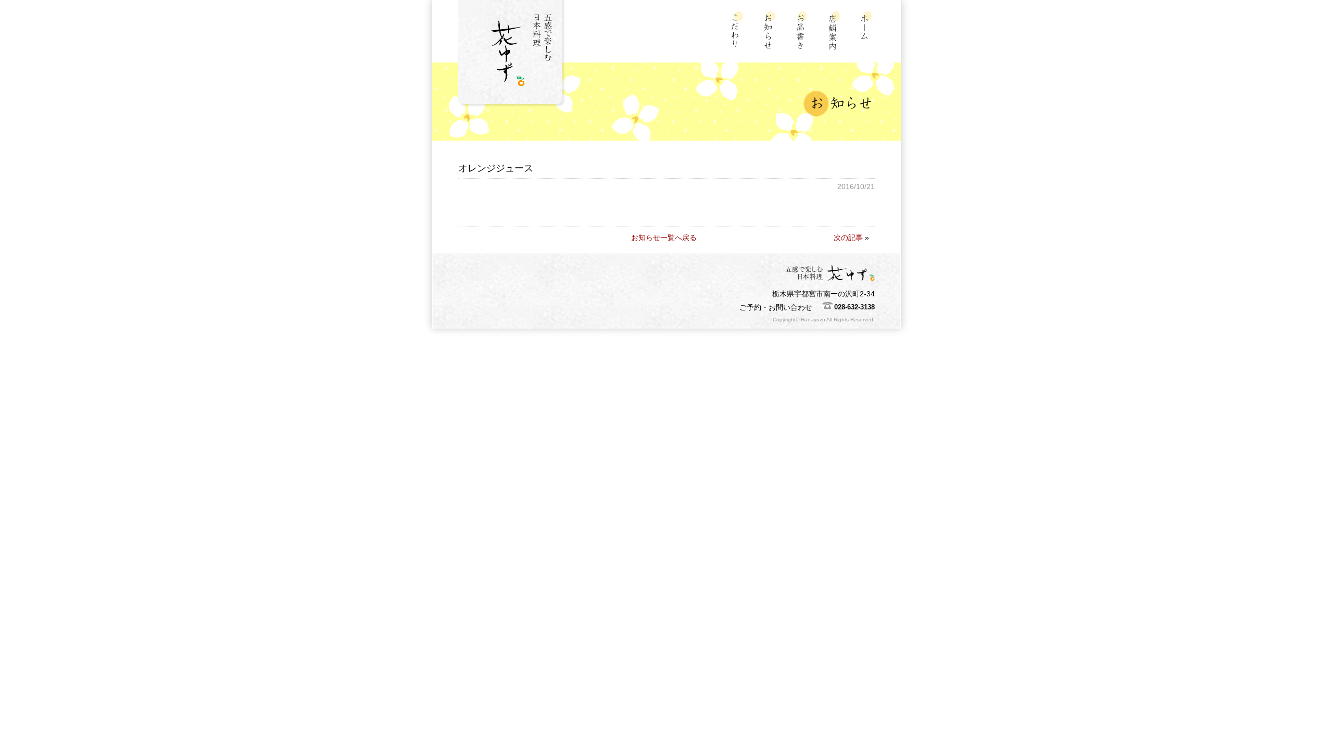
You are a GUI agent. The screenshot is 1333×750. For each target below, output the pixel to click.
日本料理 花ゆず (513, 54)
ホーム (868, 30)
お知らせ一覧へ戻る (664, 237)
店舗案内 (835, 30)
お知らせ (771, 30)
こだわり (739, 30)
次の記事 (848, 237)
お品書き (803, 30)
